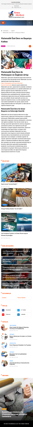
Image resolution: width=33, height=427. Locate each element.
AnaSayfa (5, 30)
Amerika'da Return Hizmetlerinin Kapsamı (19, 363)
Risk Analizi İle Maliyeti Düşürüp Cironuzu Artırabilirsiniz (19, 327)
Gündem (4, 229)
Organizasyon (13, 343)
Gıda (4, 180)
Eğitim (13, 30)
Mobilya (4, 204)
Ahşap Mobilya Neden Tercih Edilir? (11, 209)
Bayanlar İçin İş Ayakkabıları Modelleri (18, 354)
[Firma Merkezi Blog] (16, 14)
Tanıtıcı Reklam (21, 297)
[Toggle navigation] (3, 22)
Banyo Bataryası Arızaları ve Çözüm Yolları (20, 336)
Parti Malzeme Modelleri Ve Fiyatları (20, 345)
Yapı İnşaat (12, 334)
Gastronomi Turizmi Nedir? (9, 184)
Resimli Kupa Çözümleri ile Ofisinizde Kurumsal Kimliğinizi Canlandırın (14, 414)
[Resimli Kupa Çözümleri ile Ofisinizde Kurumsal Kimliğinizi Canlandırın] (16, 399)
